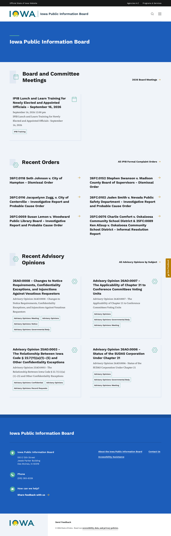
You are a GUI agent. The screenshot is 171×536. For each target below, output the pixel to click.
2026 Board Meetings (144, 79)
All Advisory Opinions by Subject (138, 262)
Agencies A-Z (133, 3)
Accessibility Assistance (111, 457)
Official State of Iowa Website (23, 3)
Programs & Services (152, 3)
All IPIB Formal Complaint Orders (137, 161)
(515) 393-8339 (25, 478)
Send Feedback (63, 522)
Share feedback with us (31, 494)
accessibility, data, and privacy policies (100, 528)
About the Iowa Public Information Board (120, 451)
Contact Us (154, 451)
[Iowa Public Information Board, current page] (23, 14)
